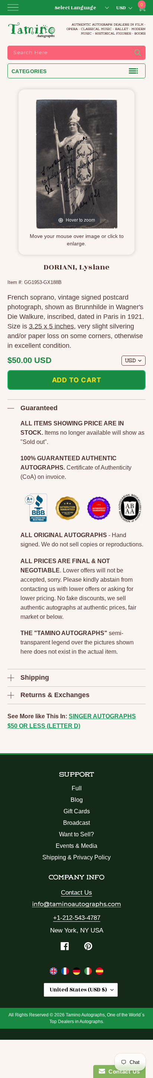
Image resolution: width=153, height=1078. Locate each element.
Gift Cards (77, 811)
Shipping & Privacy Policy (76, 857)
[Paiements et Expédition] (66, 972)
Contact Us (76, 892)
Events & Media (76, 846)
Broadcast (76, 823)
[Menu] (13, 7)
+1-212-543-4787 (76, 917)
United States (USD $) (78, 990)
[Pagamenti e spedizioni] (89, 972)
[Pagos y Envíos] (99, 972)
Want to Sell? (76, 834)
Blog (77, 800)
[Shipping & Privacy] (54, 972)
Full (77, 788)
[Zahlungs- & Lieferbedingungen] (77, 972)
